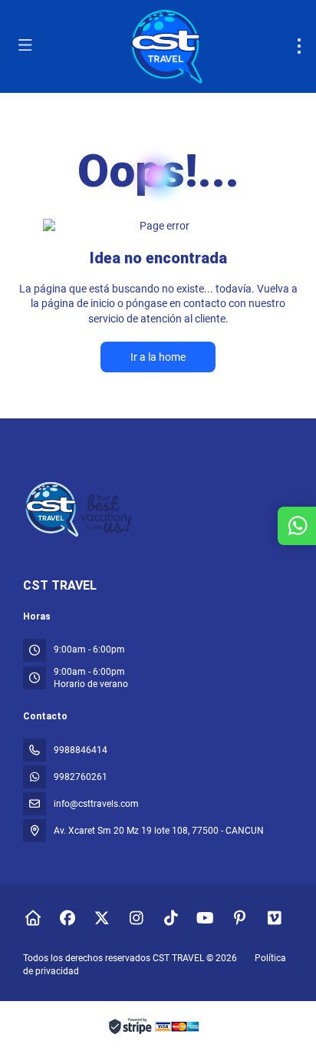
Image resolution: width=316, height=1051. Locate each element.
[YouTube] (205, 918)
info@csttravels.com (96, 803)
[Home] (32, 918)
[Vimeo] (274, 918)
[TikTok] (170, 918)
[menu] (299, 46)
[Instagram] (136, 918)
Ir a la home (158, 357)
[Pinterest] (239, 918)
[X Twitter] (101, 918)
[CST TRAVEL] (80, 509)
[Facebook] (67, 918)
